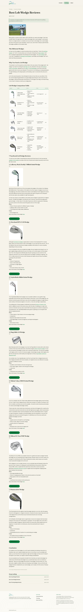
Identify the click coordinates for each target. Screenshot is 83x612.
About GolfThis (39, 600)
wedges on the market (14, 160)
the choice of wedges (18, 241)
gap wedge (41, 53)
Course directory (39, 596)
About (72, 2)
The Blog (66, 2)
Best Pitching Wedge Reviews (15, 582)
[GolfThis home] (12, 3)
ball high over (27, 66)
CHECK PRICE (14, 218)
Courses (60, 2)
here (24, 214)
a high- (26, 68)
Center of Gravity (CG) (41, 304)
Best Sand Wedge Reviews (14, 579)
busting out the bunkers (26, 56)
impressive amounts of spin (20, 468)
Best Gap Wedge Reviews (14, 576)
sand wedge (41, 54)
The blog (10, 9)
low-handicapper (33, 68)
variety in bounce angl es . (39, 348)
